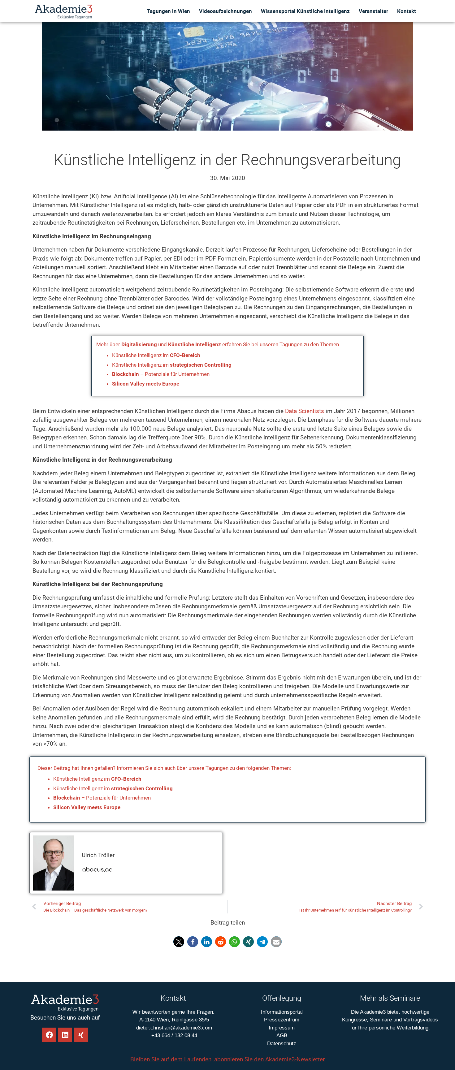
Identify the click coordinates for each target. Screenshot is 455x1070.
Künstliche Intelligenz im (156, 355)
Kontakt (406, 11)
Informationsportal (282, 1012)
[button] (178, 941)
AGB (281, 1035)
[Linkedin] (65, 1035)
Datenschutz (281, 1043)
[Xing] (81, 1035)
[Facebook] (49, 1035)
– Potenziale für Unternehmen (161, 374)
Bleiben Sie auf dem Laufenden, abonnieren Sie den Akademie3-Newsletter (227, 1059)
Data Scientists (304, 411)
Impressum (282, 1028)
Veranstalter (373, 11)
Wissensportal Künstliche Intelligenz (305, 11)
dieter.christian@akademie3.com (173, 1028)
